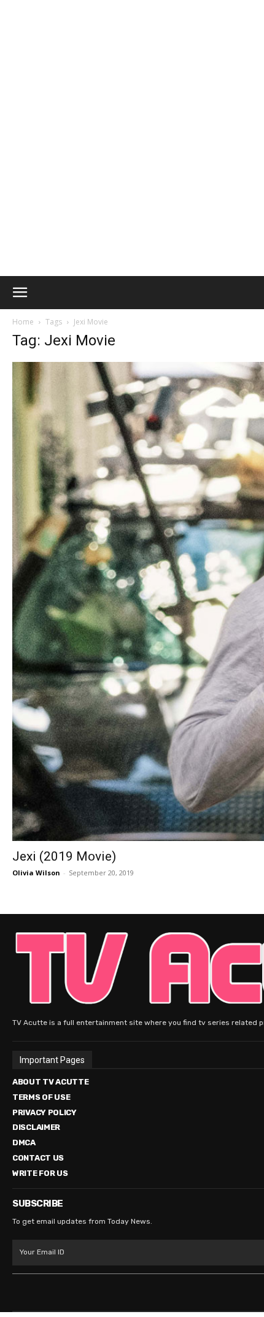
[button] (19, 292)
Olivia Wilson (36, 872)
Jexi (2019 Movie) (64, 856)
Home (23, 322)
